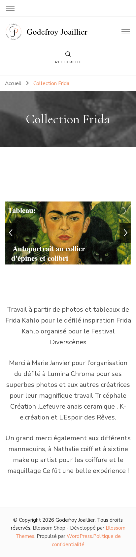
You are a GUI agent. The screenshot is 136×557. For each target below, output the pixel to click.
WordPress (79, 536)
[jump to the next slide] (125, 233)
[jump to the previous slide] (11, 233)
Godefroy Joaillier (57, 31)
